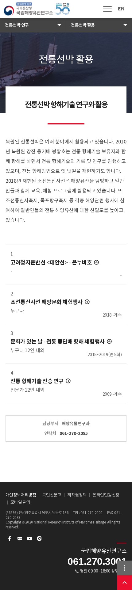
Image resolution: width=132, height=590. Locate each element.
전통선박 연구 (17, 25)
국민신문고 (51, 495)
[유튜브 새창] (29, 538)
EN (121, 9)
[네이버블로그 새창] (19, 538)
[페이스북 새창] (10, 538)
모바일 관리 (20, 502)
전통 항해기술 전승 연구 (37, 381)
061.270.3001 (97, 561)
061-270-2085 (74, 433)
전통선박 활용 (83, 25)
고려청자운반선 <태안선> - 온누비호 (51, 262)
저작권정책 (77, 495)
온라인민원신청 (105, 495)
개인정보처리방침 (21, 495)
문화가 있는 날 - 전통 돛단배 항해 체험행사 (58, 341)
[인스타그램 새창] (39, 538)
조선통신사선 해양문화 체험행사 (46, 302)
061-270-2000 (91, 512)
